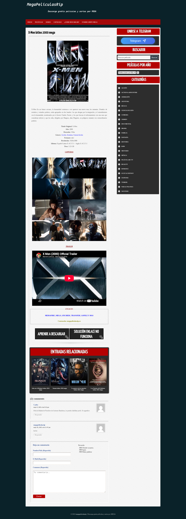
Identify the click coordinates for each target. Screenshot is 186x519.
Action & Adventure (129, 92)
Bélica (124, 106)
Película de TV (127, 160)
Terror (124, 182)
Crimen (124, 119)
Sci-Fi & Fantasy (127, 173)
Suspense (125, 178)
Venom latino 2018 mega (60, 388)
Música (124, 155)
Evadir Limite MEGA (89, 22)
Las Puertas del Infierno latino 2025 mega (98, 389)
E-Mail (39, 459)
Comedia (124, 115)
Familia (124, 133)
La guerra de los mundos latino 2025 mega (78, 389)
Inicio (30, 22)
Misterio (125, 151)
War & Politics (127, 187)
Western (124, 191)
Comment (40, 467)
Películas (39, 22)
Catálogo (58, 22)
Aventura (70, 135)
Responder (38, 415)
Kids (123, 146)
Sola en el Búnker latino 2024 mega (40, 389)
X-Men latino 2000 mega (41, 32)
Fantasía (124, 137)
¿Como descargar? (71, 22)
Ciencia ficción (78, 135)
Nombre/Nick (42, 451)
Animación (125, 97)
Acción (63, 135)
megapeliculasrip (81, 514)
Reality (124, 164)
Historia (124, 142)
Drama (123, 128)
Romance (125, 169)
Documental (126, 124)
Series (48, 22)
